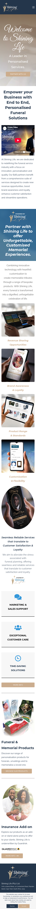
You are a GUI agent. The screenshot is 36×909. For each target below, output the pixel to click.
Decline (12, 906)
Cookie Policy (21, 902)
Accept (24, 906)
